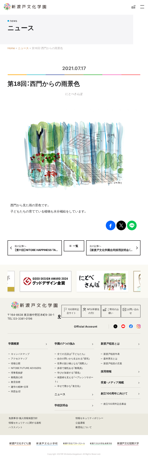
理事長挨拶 (17, 372)
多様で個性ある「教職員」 (70, 368)
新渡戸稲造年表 (111, 353)
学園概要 (13, 343)
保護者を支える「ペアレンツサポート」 (74, 379)
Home (11, 48)
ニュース (23, 48)
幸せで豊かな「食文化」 (69, 386)
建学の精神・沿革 (19, 386)
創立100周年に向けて (114, 393)
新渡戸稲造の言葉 (112, 363)
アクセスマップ (19, 358)
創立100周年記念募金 (114, 403)
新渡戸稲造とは (110, 343)
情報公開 (15, 363)
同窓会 (14, 391)
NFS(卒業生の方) (93, 311)
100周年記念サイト (73, 311)
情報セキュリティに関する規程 (25, 422)
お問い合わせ (133, 311)
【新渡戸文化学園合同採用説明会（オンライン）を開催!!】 (115, 248)
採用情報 (106, 371)
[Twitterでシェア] (121, 225)
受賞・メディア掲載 (112, 382)
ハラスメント (16, 427)
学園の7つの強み (65, 343)
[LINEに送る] (132, 225)
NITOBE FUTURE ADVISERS (26, 368)
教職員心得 (17, 377)
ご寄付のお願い (113, 311)
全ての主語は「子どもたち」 (71, 353)
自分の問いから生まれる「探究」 (73, 358)
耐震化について (84, 427)
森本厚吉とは (110, 358)
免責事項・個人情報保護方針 (23, 418)
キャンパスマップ (20, 353)
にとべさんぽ (74, 94)
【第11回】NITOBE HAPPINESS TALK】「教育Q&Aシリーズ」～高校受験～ (38, 248)
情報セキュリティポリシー (89, 418)
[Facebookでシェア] (110, 225)
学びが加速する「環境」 (69, 372)
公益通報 (80, 422)
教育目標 (15, 382)
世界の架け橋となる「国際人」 (72, 363)
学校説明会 (61, 405)
